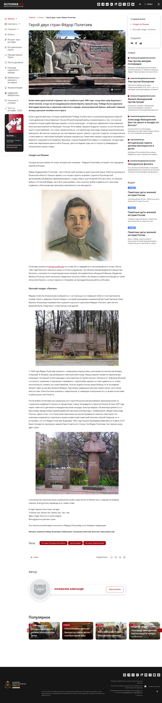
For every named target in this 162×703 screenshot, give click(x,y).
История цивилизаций (94, 543)
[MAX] (98, 4)
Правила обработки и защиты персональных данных (127, 682)
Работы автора (115, 589)
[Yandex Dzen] (128, 4)
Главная (32, 17)
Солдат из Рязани (141, 24)
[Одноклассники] (124, 4)
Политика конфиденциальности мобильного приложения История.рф (127, 687)
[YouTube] (120, 4)
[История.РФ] (13, 5)
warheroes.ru (128, 692)
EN (140, 4)
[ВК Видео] (111, 4)
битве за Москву (56, 266)
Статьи (40, 17)
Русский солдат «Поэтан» (144, 29)
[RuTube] (115, 4)
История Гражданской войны (53, 543)
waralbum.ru (138, 692)
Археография (75, 543)
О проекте (139, 695)
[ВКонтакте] (107, 4)
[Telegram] (103, 4)
